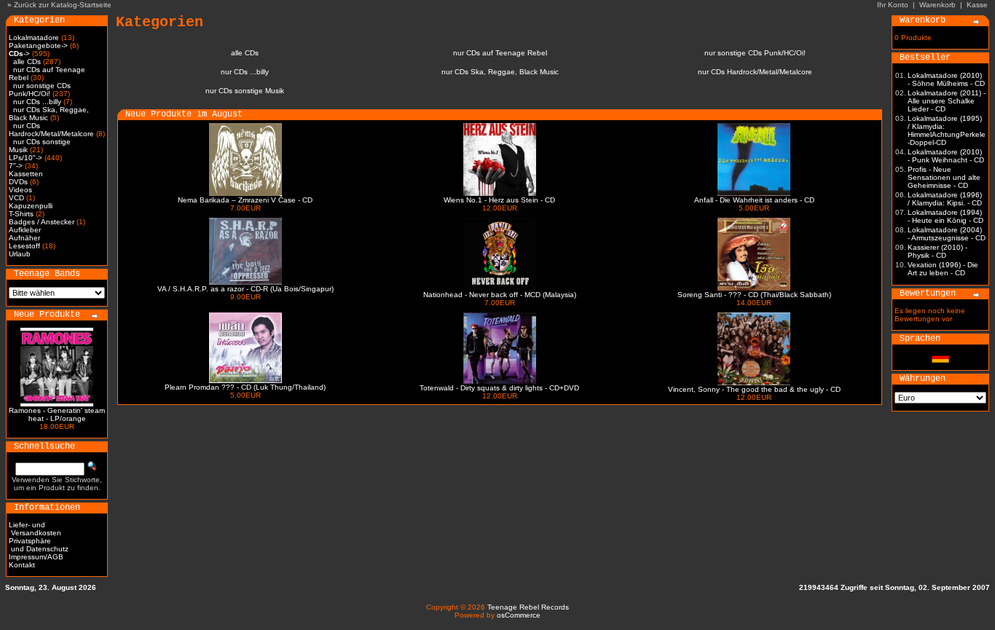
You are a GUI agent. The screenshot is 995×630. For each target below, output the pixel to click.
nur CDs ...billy (37, 102)
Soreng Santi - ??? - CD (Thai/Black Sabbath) (754, 295)
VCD (16, 198)
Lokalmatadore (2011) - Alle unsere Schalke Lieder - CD (947, 101)
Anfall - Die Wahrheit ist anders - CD (754, 200)
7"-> (16, 166)
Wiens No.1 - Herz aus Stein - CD (499, 200)
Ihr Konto (892, 5)
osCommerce (518, 615)
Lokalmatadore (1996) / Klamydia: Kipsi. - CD (945, 199)
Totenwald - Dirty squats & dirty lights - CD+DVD (499, 388)
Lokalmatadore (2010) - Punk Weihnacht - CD (946, 156)
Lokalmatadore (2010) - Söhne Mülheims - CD (946, 79)
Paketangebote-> (38, 46)
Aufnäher (24, 238)
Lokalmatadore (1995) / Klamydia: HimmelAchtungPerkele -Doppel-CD (947, 130)
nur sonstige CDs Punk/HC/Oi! (40, 90)
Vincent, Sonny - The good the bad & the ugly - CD (754, 389)
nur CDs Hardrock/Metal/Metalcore (51, 130)
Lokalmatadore (34, 38)
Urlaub (20, 254)
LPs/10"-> (25, 158)
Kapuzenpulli (30, 206)
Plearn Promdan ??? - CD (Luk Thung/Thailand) (245, 387)
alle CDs (27, 62)
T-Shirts (21, 214)
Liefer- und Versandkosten (35, 529)
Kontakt (22, 565)
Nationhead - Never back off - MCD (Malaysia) (499, 295)
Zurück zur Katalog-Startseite (62, 5)
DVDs (18, 182)
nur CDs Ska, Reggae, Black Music (500, 72)
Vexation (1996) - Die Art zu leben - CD (943, 269)
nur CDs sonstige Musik (244, 91)
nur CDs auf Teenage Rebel (500, 53)
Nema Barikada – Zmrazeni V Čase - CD (245, 200)
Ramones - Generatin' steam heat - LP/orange (57, 414)
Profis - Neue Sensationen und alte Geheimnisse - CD (944, 177)
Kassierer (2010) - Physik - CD (937, 251)
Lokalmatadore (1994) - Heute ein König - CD (945, 216)
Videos (20, 190)
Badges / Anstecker (41, 222)
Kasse (977, 5)
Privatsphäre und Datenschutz (38, 545)
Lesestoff (24, 246)
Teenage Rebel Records (528, 607)
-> (19, 54)
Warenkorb (937, 5)
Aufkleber (25, 230)
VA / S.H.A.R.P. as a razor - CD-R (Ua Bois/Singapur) (245, 289)
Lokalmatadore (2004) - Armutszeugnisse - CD (947, 234)
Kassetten (26, 174)
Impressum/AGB (36, 557)
